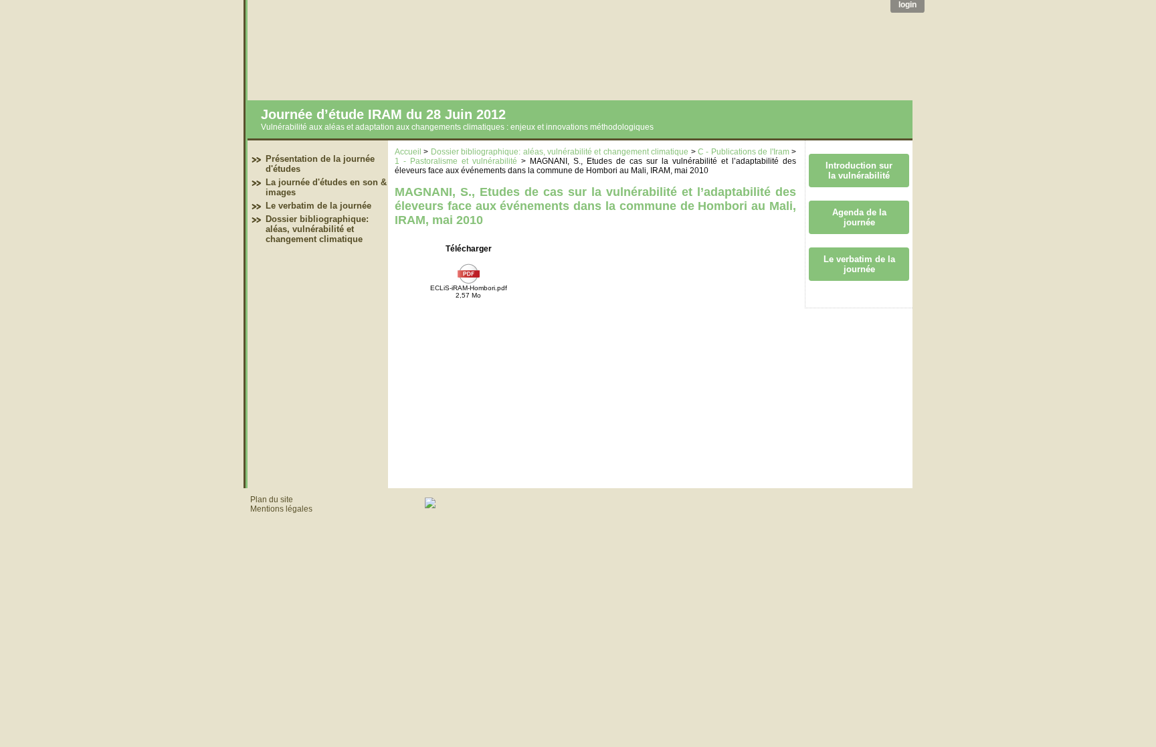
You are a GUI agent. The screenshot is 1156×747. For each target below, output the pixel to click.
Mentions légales (281, 509)
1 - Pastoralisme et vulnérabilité (456, 161)
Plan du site (271, 499)
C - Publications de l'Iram (743, 151)
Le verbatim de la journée (318, 206)
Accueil (408, 151)
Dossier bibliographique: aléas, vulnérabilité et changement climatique (317, 229)
